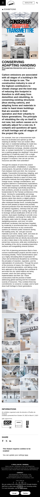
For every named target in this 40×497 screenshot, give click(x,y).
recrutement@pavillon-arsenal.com (20, 478)
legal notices (23, 488)
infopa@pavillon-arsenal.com (20, 474)
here (26, 455)
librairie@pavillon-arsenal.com (20, 476)
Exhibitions (10, 9)
